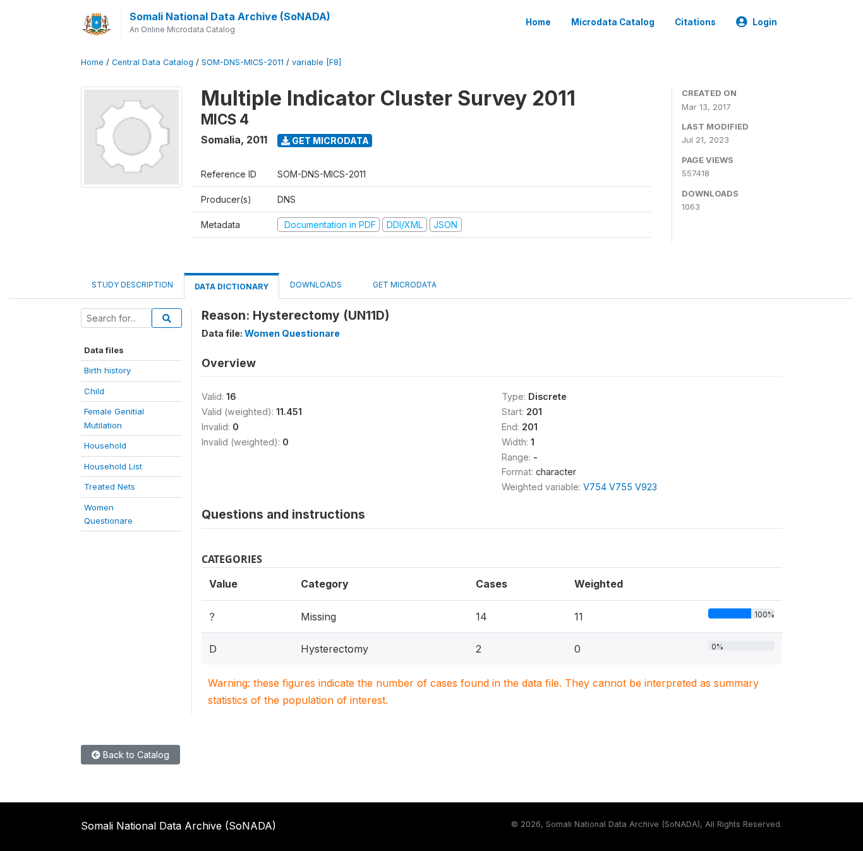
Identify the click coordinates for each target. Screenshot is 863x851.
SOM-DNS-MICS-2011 (243, 62)
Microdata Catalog (613, 22)
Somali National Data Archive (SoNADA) (230, 16)
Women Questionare (292, 333)
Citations (695, 22)
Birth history (107, 370)
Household (105, 445)
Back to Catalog (134, 754)
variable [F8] (316, 62)
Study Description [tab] (132, 284)
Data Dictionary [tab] (232, 286)
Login (764, 22)
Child (94, 391)
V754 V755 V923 (620, 486)
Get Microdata (329, 140)
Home (538, 22)
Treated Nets (109, 486)
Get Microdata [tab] (404, 284)
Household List (113, 466)
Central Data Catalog (152, 62)
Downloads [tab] (316, 284)
